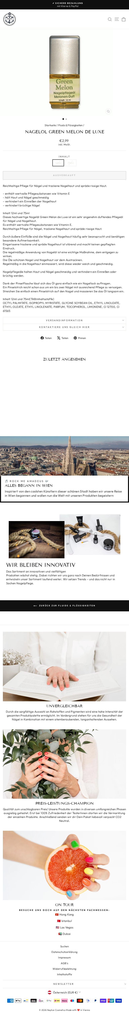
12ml (58, 163)
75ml (71, 163)
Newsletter (63, 984)
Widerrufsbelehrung (64, 968)
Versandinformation (64, 320)
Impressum (64, 957)
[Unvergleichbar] (64, 666)
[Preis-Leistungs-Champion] (64, 764)
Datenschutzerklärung (64, 952)
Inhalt (64, 156)
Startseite (50, 125)
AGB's (64, 963)
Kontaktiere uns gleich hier (64, 327)
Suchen (64, 946)
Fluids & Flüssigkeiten (70, 125)
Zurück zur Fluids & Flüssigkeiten (66, 605)
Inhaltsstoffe (64, 974)
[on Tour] (64, 865)
